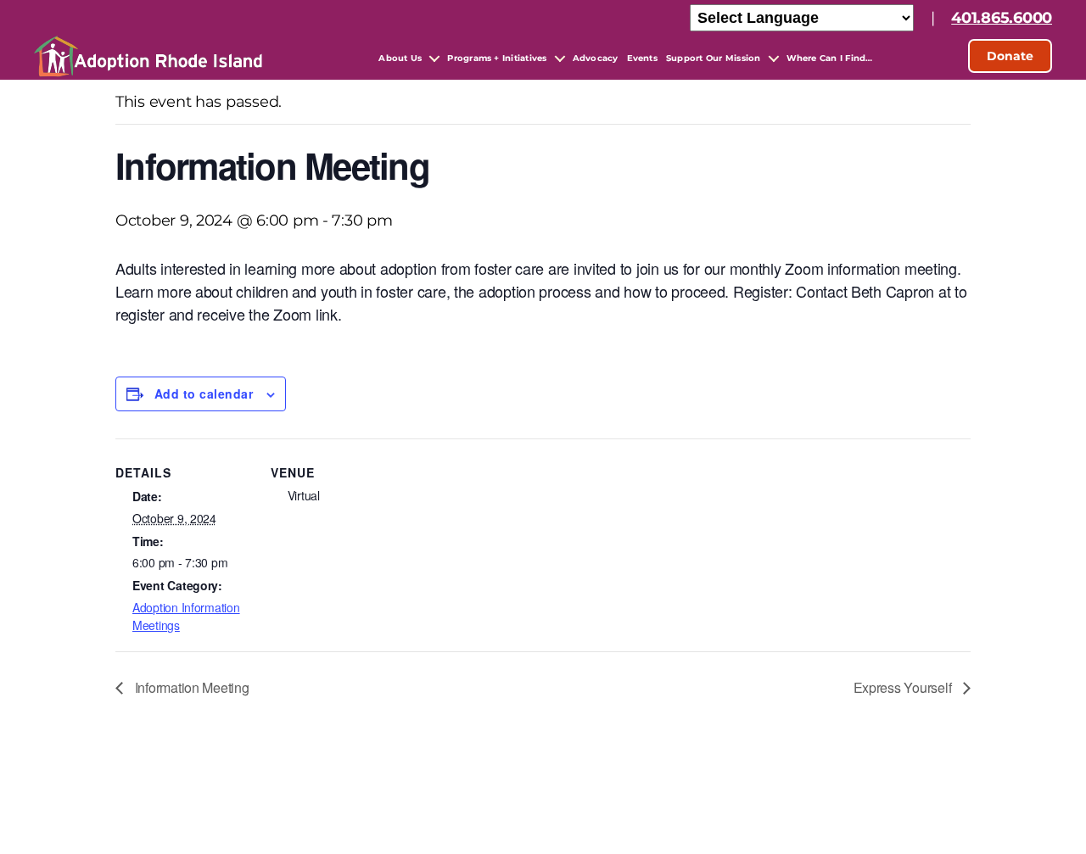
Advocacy (596, 58)
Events (642, 58)
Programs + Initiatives (496, 58)
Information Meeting (190, 687)
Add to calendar (203, 393)
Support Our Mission (713, 58)
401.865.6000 (1001, 17)
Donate (1010, 56)
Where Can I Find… (830, 58)
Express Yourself (904, 687)
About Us (400, 58)
